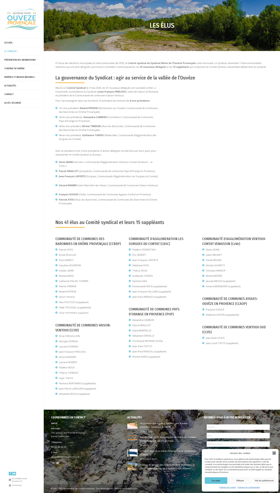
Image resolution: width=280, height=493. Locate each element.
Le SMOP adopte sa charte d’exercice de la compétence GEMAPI (168, 452)
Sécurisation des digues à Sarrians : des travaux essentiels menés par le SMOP (163, 425)
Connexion (17, 485)
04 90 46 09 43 (58, 446)
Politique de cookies (227, 487)
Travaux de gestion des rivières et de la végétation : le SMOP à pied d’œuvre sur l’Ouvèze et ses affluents (167, 466)
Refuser (240, 480)
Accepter (216, 480)
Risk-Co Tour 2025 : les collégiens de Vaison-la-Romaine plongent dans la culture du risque (168, 439)
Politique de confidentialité (249, 487)
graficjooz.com (131, 488)
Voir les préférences (264, 480)
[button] (274, 453)
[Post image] (132, 425)
